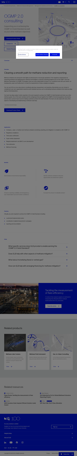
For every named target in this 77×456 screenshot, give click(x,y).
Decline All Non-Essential (42, 54)
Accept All (54, 54)
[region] (39, 52)
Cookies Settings (22, 54)
